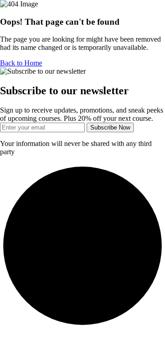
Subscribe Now (110, 127)
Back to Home (21, 63)
